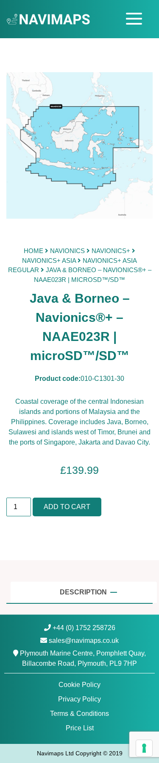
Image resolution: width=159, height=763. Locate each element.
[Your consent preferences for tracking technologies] (144, 748)
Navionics (67, 250)
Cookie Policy (79, 684)
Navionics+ (111, 250)
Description (84, 592)
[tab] (84, 592)
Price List (80, 728)
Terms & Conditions (79, 713)
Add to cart (67, 506)
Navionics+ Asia (49, 260)
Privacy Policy (79, 699)
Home (33, 250)
